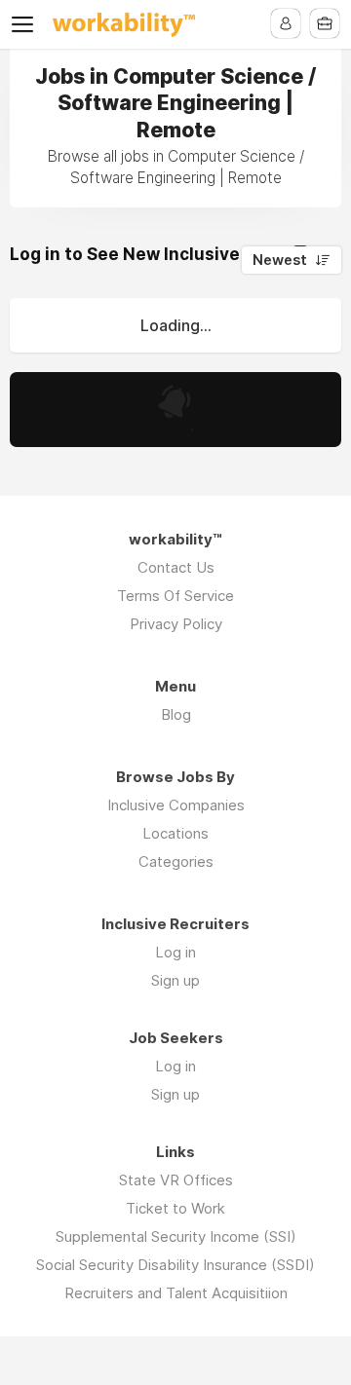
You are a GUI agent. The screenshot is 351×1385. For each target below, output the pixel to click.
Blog (176, 714)
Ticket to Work (175, 1208)
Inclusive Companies (176, 805)
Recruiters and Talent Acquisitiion (176, 1293)
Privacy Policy (176, 624)
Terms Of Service (175, 595)
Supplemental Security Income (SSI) (176, 1236)
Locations (175, 833)
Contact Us (175, 567)
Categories (176, 861)
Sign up (175, 980)
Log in (175, 952)
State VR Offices (176, 1180)
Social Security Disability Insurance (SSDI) (175, 1264)
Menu (26, 24)
